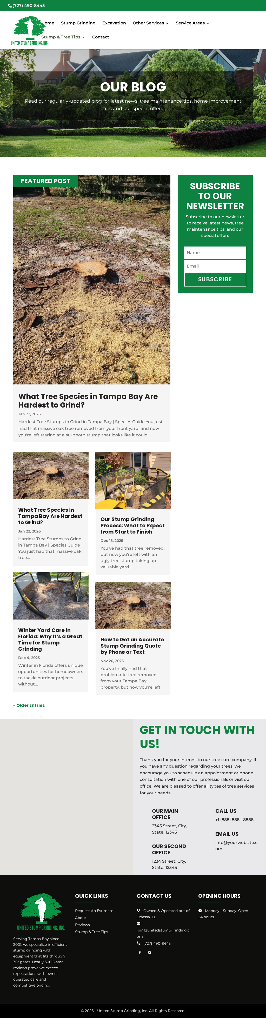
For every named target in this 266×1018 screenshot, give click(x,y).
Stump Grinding (78, 23)
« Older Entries (29, 705)
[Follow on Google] (150, 952)
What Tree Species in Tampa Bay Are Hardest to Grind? (88, 400)
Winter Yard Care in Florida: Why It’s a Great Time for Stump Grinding (50, 640)
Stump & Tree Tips (60, 37)
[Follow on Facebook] (140, 952)
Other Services (148, 23)
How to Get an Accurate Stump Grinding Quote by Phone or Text (132, 646)
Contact (100, 37)
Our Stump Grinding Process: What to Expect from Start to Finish (133, 525)
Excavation (114, 23)
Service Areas (190, 23)
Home (47, 23)
